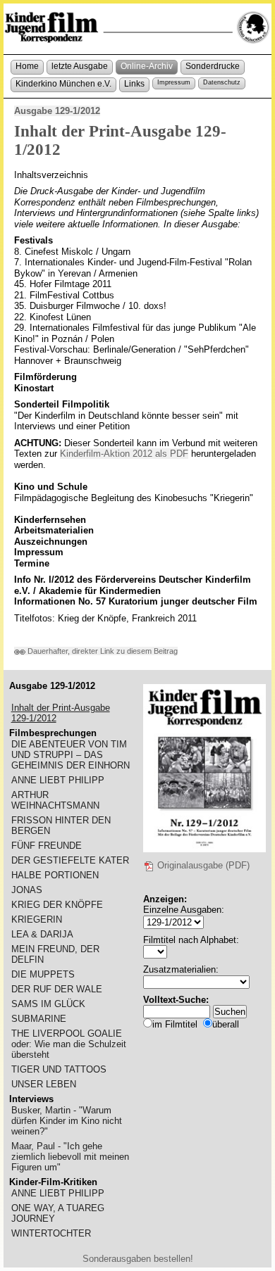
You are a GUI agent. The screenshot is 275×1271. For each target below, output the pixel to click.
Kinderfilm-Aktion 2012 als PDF (124, 453)
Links (134, 84)
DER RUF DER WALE (56, 989)
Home (27, 66)
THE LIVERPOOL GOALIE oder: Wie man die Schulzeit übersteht (68, 1044)
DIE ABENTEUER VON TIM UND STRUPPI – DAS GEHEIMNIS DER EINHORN (70, 755)
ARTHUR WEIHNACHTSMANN (55, 800)
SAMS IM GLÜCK (48, 1004)
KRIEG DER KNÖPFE (57, 904)
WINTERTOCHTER (51, 1233)
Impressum (173, 82)
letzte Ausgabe (79, 66)
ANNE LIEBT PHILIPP (57, 780)
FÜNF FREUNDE (46, 845)
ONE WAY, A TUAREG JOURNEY (57, 1213)
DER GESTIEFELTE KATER (70, 860)
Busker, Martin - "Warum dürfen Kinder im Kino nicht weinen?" (66, 1121)
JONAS (26, 890)
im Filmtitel (174, 1024)
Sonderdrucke (212, 66)
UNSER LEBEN (43, 1084)
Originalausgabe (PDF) (202, 865)
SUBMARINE (38, 1018)
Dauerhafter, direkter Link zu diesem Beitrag (101, 651)
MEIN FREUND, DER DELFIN (55, 954)
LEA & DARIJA (42, 934)
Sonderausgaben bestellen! (137, 1258)
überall (225, 1024)
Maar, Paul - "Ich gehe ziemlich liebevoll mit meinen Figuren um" (70, 1156)
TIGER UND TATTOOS (58, 1069)
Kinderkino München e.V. (63, 84)
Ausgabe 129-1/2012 (57, 111)
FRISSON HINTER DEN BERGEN (61, 825)
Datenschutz (221, 82)
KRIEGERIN (36, 919)
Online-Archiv (147, 66)
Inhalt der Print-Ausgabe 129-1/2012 (60, 712)
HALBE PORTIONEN (55, 875)
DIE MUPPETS (43, 974)
